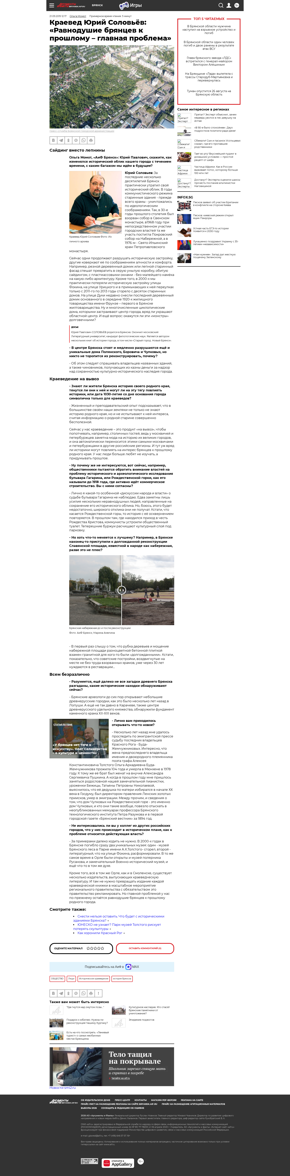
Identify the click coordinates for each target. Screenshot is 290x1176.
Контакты (141, 1100)
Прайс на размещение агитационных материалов (193, 1104)
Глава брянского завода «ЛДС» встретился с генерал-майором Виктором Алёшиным (209, 61)
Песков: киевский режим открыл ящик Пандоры (213, 217)
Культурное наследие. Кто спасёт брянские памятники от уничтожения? (149, 1010)
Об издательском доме (95, 1100)
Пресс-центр (122, 1100)
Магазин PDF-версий (163, 1100)
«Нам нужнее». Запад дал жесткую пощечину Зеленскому (214, 256)
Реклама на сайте (192, 1100)
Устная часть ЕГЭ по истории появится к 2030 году (211, 230)
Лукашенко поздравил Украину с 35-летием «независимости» (216, 243)
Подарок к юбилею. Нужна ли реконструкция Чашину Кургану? (87, 1021)
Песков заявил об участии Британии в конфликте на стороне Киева (215, 204)
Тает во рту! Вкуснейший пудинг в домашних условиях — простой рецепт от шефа (215, 156)
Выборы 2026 (89, 1108)
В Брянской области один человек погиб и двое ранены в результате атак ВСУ (209, 46)
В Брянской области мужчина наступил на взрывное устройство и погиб (209, 30)
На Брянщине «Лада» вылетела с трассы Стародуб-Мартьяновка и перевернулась (209, 77)
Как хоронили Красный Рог (100, 933)
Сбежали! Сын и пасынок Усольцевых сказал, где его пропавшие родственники (217, 143)
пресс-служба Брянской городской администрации (82, 130)
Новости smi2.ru (63, 1088)
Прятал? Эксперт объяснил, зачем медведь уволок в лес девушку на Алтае (215, 117)
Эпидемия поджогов (141, 1019)
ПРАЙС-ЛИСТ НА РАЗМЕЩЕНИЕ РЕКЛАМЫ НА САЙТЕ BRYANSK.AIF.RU (119, 1104)
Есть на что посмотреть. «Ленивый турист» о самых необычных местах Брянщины (87, 1035)
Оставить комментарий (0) (145, 948)
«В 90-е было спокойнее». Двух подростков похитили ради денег (215, 129)
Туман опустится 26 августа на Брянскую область (209, 93)
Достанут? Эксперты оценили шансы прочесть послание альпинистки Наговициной (217, 183)
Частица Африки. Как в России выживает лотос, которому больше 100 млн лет (216, 170)
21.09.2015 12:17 (58, 16)
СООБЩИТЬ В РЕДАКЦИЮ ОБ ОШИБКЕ (122, 1108)
